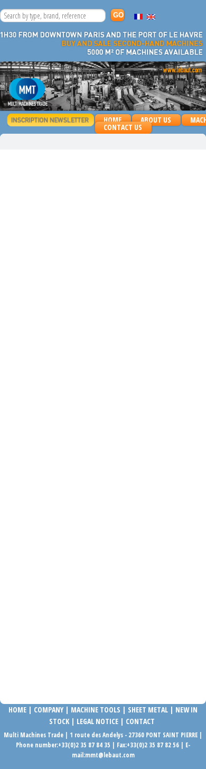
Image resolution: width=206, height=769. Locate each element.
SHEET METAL (148, 710)
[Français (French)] (138, 17)
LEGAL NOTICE (97, 721)
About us (156, 120)
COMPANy (48, 710)
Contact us (123, 127)
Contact (140, 721)
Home (112, 120)
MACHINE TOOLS (94, 710)
